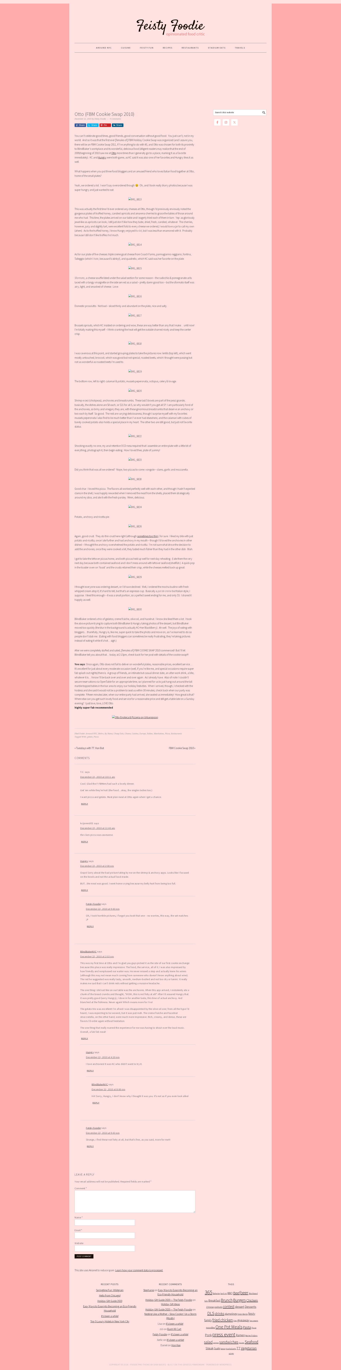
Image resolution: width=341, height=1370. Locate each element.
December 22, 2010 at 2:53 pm (97, 956)
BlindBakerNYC (88, 951)
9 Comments (115, 119)
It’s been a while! (109, 1316)
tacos (223, 1348)
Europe (142, 734)
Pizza (167, 734)
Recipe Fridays (251, 1335)
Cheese (128, 734)
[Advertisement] (170, 81)
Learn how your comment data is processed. (139, 1270)
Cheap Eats (119, 734)
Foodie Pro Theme (140, 1364)
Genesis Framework (194, 1364)
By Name (109, 734)
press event (223, 1334)
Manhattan (159, 734)
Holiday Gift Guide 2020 (110, 1301)
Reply (84, 804)
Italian (150, 734)
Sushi (217, 1348)
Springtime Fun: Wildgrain (109, 1290)
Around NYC (91, 734)
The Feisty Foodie (170, 21)
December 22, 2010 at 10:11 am (97, 777)
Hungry (102, 157)
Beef (236, 1293)
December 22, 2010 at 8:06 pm (108, 1089)
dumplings (231, 1314)
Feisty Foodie (93, 904)
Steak (209, 1348)
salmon (216, 1343)
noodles (210, 1327)
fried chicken (222, 1320)
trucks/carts (231, 1348)
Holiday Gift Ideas (170, 1304)
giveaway (243, 1320)
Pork (208, 1335)
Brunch (227, 1300)
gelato (90, 737)
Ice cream (254, 1320)
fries (235, 1320)
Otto (113, 153)
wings (231, 1353)
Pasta (247, 1327)
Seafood (251, 1341)
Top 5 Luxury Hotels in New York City (109, 1321)
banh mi (223, 1293)
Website (79, 1243)
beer (244, 1292)
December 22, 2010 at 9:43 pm (103, 1132)
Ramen (240, 1335)
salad (208, 1342)
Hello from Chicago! (110, 1295)
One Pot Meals (228, 1327)
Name (79, 1217)
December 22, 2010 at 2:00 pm (97, 866)
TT (238, 1348)
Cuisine (135, 734)
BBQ (230, 1293)
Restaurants (176, 734)
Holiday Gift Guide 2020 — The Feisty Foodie (168, 1300)
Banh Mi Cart (174, 1329)
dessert (239, 1307)
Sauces (241, 1343)
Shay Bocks (159, 1364)
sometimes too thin (147, 536)
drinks (219, 1313)
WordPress (226, 1364)
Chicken (252, 1300)
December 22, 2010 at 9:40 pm (103, 908)
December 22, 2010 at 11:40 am (97, 828)
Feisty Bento (242, 1314)
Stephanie (148, 1290)
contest (228, 1306)
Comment (81, 1188)
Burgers (239, 1300)
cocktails (218, 1307)
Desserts (250, 1307)
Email (78, 1230)
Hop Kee (175, 1345)
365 (208, 1292)
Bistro (101, 734)
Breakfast (214, 1301)
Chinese (210, 1307)
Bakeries (216, 1293)
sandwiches (228, 1341)
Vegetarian (249, 1348)
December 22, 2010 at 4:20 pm (103, 1057)
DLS (210, 1313)
